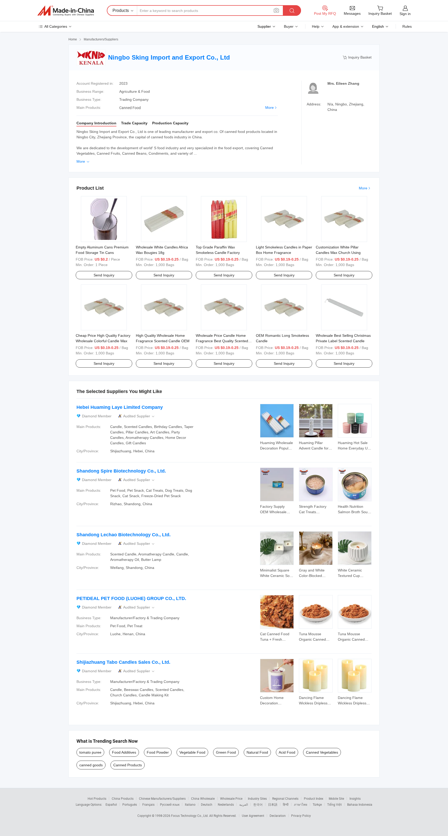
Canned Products (127, 765)
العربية (243, 804)
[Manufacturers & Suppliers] (65, 10)
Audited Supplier (139, 416)
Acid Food (287, 752)
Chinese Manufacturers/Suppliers (162, 798)
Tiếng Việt (334, 804)
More (269, 107)
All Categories (55, 26)
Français (148, 804)
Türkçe (317, 804)
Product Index (313, 798)
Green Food (226, 752)
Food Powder (158, 752)
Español (111, 804)
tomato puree (90, 752)
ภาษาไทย (300, 804)
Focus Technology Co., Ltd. (190, 815)
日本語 (272, 804)
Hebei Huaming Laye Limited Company (119, 407)
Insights (355, 798)
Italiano (190, 804)
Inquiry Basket (357, 57)
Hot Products (97, 798)
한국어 (258, 804)
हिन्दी (286, 804)
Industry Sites (257, 798)
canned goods (91, 765)
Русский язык (169, 804)
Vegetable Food (192, 752)
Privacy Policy (301, 815)
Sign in (405, 14)
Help (315, 26)
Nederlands (226, 804)
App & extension (345, 26)
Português (129, 804)
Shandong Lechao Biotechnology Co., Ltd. (123, 534)
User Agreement (253, 815)
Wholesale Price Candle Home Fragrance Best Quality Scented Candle (222, 340)
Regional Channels (285, 798)
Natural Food (257, 752)
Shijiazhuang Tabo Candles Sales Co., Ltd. (123, 662)
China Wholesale (203, 798)
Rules (407, 26)
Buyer (288, 26)
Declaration (278, 815)
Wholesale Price (231, 798)
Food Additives (124, 752)
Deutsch (206, 804)
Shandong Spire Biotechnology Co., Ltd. (121, 471)
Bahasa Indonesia (359, 804)
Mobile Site (336, 798)
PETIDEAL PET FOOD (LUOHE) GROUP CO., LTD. (131, 598)
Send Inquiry (104, 275)
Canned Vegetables (322, 752)
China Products (123, 798)
